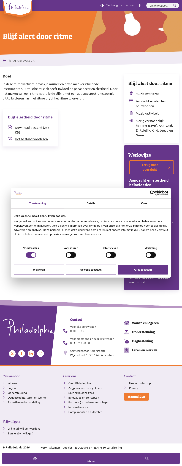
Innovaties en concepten (83, 397)
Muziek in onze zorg (81, 392)
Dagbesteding (142, 341)
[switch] (71, 255)
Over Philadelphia (79, 383)
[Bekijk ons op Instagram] (40, 353)
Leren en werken (144, 350)
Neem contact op (140, 383)
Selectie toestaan (91, 269)
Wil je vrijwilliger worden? (24, 428)
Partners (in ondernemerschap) (88, 402)
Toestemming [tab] (37, 203)
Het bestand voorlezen (31, 139)
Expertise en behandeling (24, 402)
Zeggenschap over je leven (85, 388)
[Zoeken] (174, 5)
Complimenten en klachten (85, 412)
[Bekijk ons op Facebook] (21, 353)
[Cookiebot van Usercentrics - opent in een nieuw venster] (152, 193)
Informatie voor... (79, 407)
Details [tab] (91, 203)
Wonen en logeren (145, 323)
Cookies (67, 447)
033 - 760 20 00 (80, 343)
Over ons (69, 376)
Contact (130, 376)
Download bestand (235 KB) (32, 130)
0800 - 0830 (77, 331)
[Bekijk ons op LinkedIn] (31, 353)
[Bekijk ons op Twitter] (12, 353)
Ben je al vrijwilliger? (20, 433)
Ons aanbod (11, 376)
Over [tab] (144, 203)
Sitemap (54, 447)
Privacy (133, 388)
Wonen (12, 383)
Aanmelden (136, 397)
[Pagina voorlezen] (139, 5)
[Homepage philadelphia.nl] (30, 327)
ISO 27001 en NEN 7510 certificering (98, 447)
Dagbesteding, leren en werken (27, 397)
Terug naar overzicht (21, 60)
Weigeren (39, 269)
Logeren (13, 388)
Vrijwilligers (11, 422)
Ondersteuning (143, 332)
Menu (91, 461)
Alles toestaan (143, 269)
